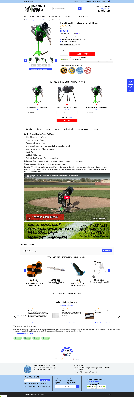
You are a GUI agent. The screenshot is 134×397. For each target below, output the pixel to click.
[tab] (29, 129)
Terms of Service (70, 379)
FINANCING (103, 1)
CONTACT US (82, 1)
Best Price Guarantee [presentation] (83, 129)
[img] (67, 304)
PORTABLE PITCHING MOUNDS (37, 16)
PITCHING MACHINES (54, 16)
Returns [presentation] (48, 129)
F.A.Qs (56, 384)
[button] (15, 316)
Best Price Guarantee (71, 382)
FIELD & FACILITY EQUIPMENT (82, 16)
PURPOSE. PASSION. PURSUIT (29, 1)
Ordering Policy (58, 379)
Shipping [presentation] (39, 129)
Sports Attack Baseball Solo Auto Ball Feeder (99, 283)
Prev (25, 60)
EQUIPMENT (68, 16)
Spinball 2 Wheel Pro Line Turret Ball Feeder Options (70, 44)
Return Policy (57, 382)
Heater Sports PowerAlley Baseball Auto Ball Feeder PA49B (34, 284)
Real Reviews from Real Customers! (66, 305)
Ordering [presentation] (57, 129)
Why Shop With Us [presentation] (68, 129)
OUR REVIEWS (88, 1)
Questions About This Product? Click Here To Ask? (41, 69)
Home (27, 20)
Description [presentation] (29, 129)
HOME (25, 16)
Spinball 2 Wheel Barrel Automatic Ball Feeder (67, 107)
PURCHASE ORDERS (96, 1)
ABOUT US (76, 1)
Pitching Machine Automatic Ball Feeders (39, 20)
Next (56, 60)
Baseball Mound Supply (31, 394)
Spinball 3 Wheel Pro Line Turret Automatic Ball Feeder (96, 107)
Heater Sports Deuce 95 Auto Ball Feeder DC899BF (56, 283)
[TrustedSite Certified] (91, 387)
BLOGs (68, 384)
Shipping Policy (58, 380)
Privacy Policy (69, 380)
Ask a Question (108, 250)
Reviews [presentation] (96, 129)
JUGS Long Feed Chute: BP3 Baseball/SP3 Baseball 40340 (78, 284)
